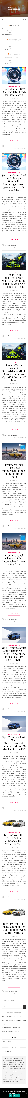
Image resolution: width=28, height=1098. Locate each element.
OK (10, 1095)
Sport (14, 272)
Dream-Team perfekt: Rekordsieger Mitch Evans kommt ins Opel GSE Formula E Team (14, 372)
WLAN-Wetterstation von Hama (10, 29)
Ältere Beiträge (8, 1000)
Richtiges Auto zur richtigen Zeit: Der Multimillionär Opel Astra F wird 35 (14, 928)
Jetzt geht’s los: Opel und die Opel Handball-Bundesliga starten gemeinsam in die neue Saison (14, 183)
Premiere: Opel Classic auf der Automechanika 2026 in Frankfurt (14, 560)
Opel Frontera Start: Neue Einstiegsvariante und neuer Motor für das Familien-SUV (14, 743)
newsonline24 (14, 54)
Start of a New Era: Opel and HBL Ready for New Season (14, 91)
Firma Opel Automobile (11, 146)
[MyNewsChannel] (14, 7)
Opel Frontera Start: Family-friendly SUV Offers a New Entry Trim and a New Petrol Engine (14, 653)
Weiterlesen (16, 1095)
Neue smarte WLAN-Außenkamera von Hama (14, 31)
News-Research (15, 40)
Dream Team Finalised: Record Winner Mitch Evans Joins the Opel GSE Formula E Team (14, 280)
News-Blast (14, 26)
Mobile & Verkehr (14, 86)
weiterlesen (14, 140)
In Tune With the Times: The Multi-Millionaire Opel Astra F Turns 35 (14, 839)
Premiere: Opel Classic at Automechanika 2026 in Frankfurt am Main (14, 470)
